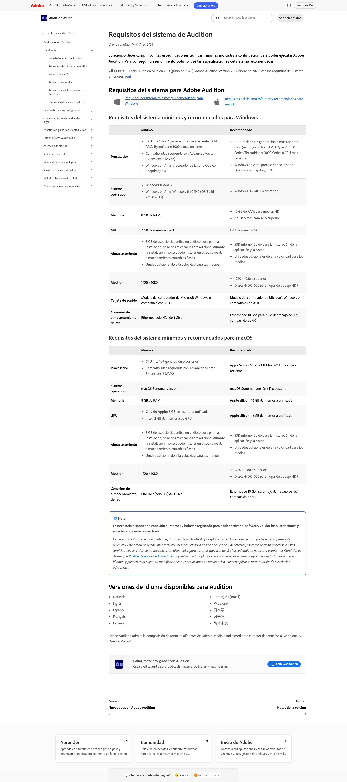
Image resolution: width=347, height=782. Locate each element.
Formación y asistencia (171, 5)
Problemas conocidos (60, 82)
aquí (127, 76)
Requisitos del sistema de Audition (69, 66)
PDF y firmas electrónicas (96, 5)
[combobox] (242, 18)
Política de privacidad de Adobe (151, 556)
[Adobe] (37, 5)
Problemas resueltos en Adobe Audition (65, 92)
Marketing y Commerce (134, 5)
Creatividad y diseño (60, 5)
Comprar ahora (206, 5)
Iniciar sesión (305, 5)
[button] (289, 5)
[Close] (231, 774)
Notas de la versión (59, 74)
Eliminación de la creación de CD (67, 102)
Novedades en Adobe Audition (65, 58)
